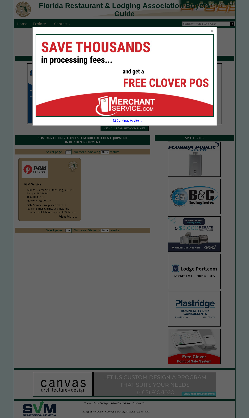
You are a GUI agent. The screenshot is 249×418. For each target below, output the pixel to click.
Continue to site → (127, 120)
